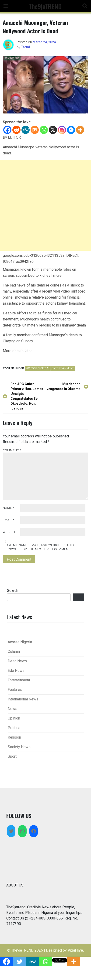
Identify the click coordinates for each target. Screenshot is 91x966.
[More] (80, 130)
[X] (53, 130)
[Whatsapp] (44, 130)
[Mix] (35, 130)
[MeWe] (25, 130)
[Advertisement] (45, 205)
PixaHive (75, 950)
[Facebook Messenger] (71, 130)
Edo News (16, 670)
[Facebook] (7, 130)
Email (8, 520)
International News (23, 699)
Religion (14, 737)
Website (9, 532)
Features (15, 689)
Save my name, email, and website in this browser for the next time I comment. (39, 547)
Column (14, 651)
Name (8, 508)
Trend (25, 47)
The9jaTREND (45, 6)
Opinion (14, 718)
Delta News (17, 661)
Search (12, 590)
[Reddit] (16, 130)
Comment (12, 450)
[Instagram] (62, 130)
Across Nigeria (37, 368)
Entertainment (63, 368)
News (12, 708)
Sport (12, 756)
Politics (14, 728)
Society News (19, 747)
